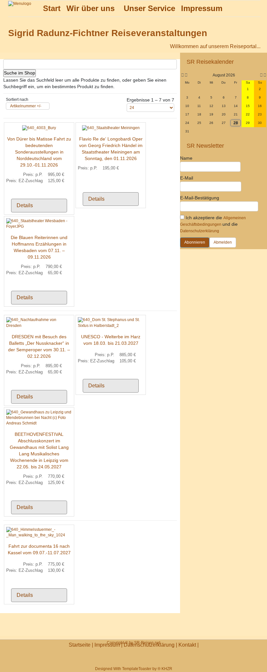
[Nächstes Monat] (261, 75)
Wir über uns (90, 8)
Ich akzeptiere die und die (213, 224)
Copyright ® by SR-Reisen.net (133, 642)
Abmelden (223, 242)
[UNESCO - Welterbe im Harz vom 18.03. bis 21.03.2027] (111, 322)
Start (52, 8)
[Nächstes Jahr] (264, 75)
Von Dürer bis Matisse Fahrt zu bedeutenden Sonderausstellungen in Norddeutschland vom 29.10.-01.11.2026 (39, 152)
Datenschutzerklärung (199, 231)
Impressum (201, 8)
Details (25, 205)
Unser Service (149, 8)
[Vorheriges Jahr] (182, 75)
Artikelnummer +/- (25, 106)
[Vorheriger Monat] (186, 75)
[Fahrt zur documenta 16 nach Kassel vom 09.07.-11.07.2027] (39, 532)
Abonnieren (194, 242)
